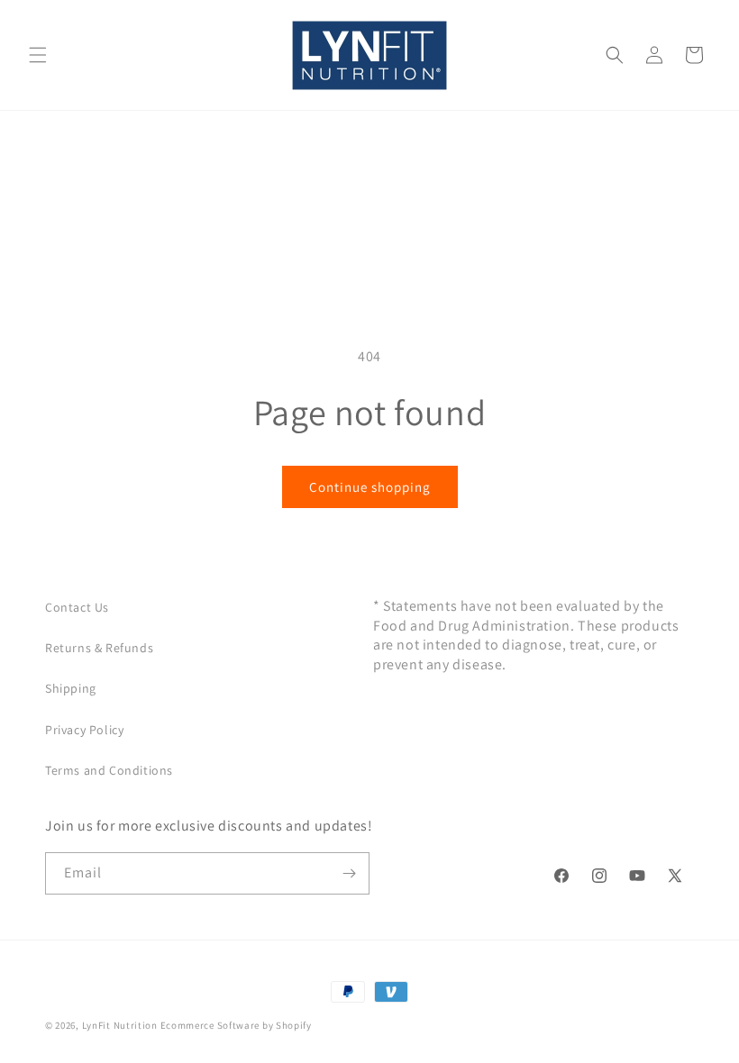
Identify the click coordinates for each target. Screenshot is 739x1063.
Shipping (70, 688)
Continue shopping (370, 486)
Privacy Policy (84, 730)
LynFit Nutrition (120, 1025)
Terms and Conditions (109, 770)
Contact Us (77, 607)
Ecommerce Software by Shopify (236, 1025)
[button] (38, 55)
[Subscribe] (349, 873)
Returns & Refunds (99, 648)
